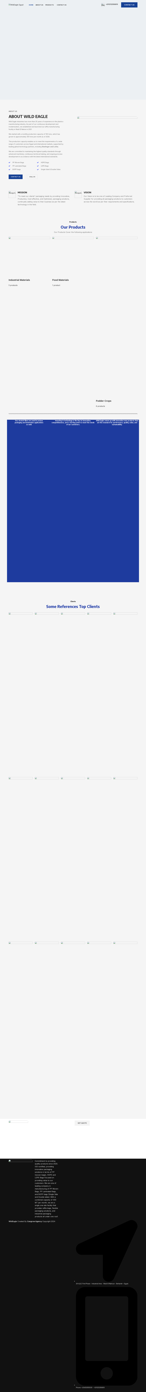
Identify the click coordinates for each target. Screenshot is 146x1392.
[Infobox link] (109, 5)
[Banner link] (29, 501)
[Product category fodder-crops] (73, 322)
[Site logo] (16, 5)
